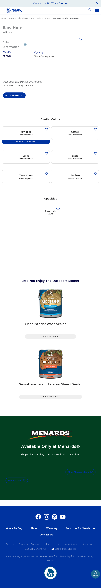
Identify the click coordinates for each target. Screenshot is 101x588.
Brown (7, 56)
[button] (97, 10)
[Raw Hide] (81, 39)
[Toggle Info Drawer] (60, 44)
